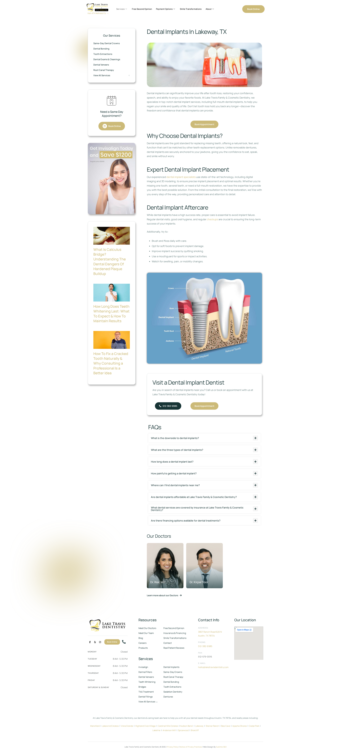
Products (143, 647)
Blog (140, 638)
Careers (142, 642)
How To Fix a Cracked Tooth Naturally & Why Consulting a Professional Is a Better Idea (110, 363)
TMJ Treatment (146, 691)
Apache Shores (239, 725)
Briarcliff (195, 730)
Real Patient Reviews (173, 647)
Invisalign (143, 667)
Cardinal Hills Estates (168, 725)
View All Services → (148, 701)
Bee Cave (225, 725)
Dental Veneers (146, 676)
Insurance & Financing (174, 633)
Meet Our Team (146, 633)
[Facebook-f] (90, 642)
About (209, 9)
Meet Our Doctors (147, 628)
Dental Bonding (171, 681)
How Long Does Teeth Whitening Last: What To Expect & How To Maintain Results (111, 313)
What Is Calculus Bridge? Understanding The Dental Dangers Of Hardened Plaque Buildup (109, 261)
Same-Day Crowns (172, 671)
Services (120, 9)
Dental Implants (171, 667)
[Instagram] (100, 642)
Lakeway (199, 725)
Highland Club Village (145, 725)
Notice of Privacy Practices (191, 747)
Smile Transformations (191, 9)
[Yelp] (95, 642)
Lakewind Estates (110, 725)
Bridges (142, 686)
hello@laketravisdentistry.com (213, 667)
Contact (167, 642)
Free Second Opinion (142, 9)
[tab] (204, 438)
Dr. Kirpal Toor (199, 582)
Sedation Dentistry (172, 691)
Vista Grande (127, 725)
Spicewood (183, 730)
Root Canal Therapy (173, 676)
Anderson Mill (169, 730)
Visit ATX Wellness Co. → (98, 13)
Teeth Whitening (146, 681)
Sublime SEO (221, 747)
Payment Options (164, 9)
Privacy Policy (172, 747)
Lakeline (156, 730)
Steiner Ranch (212, 725)
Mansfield (95, 725)
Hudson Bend (186, 725)
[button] (253, 9)
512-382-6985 (205, 646)
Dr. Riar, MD (157, 582)
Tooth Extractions (172, 686)
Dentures (168, 696)
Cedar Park (254, 725)
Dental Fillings (145, 696)
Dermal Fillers (145, 671)
